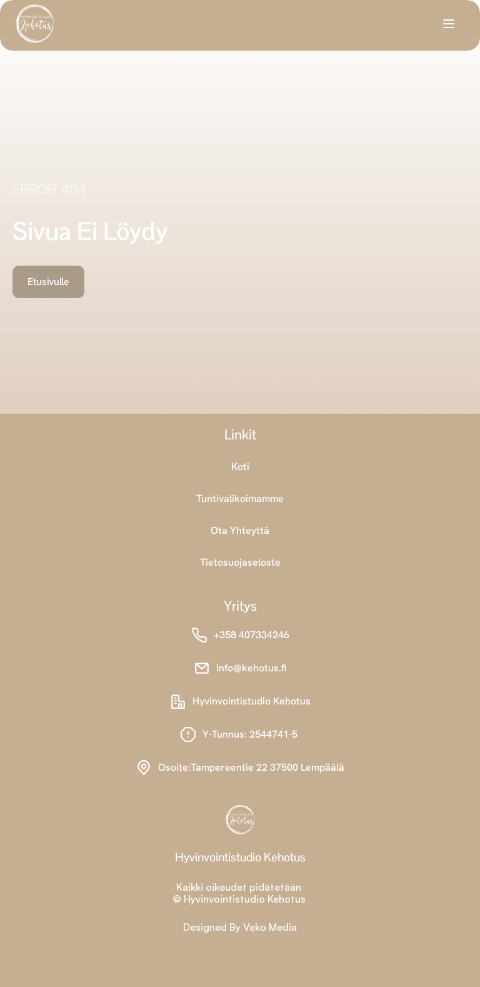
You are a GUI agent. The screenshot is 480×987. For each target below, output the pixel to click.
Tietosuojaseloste (240, 562)
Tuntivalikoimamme (240, 498)
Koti (240, 466)
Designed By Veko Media (240, 927)
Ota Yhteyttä (240, 530)
